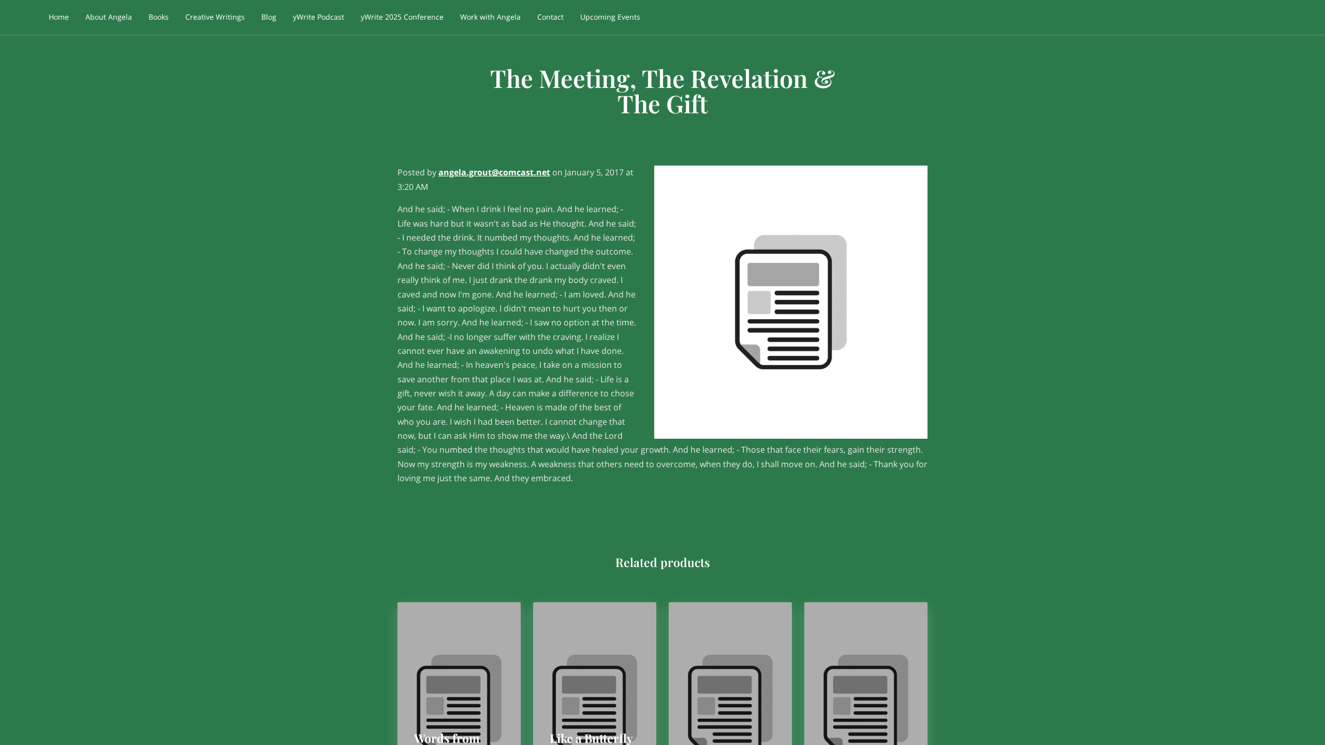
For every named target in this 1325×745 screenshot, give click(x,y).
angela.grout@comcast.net (494, 172)
